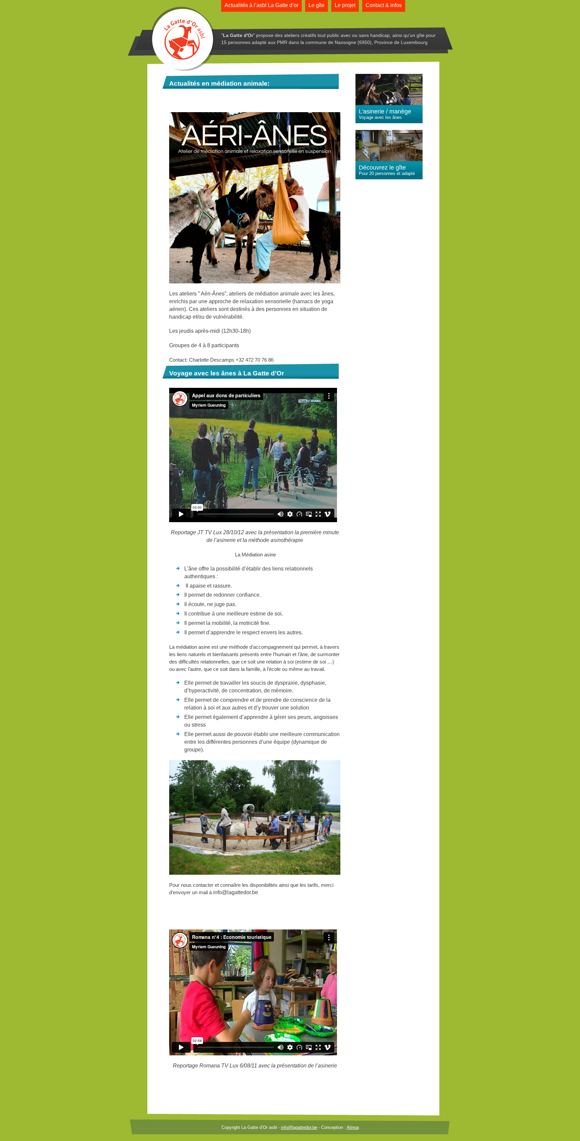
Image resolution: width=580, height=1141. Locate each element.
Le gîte (316, 5)
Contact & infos (384, 5)
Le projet (345, 5)
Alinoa (353, 1127)
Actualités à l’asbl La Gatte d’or (261, 5)
